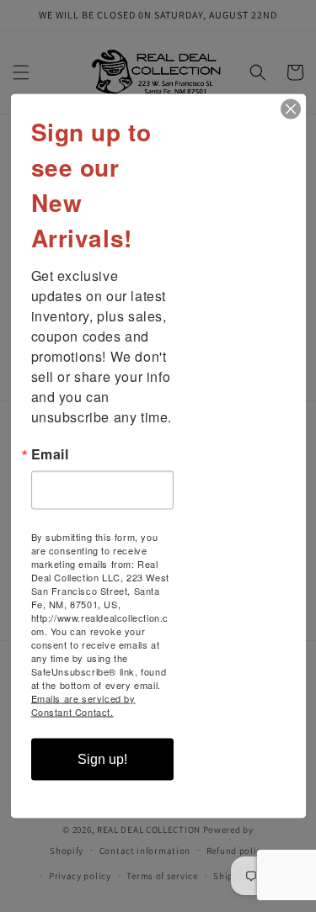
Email (50, 454)
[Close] (291, 109)
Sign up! (102, 759)
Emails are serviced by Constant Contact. (83, 705)
